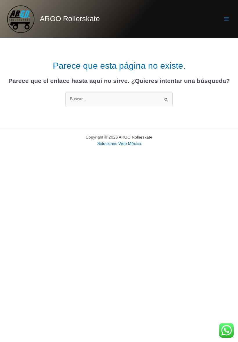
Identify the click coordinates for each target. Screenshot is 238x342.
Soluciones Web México (119, 143)
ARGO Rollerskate (70, 19)
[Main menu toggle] (226, 19)
